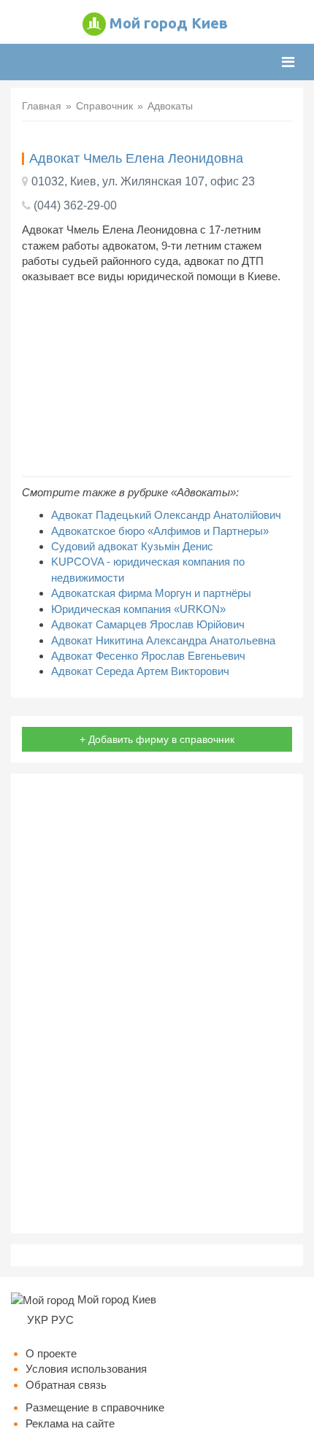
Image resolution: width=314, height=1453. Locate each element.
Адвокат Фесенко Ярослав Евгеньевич (148, 656)
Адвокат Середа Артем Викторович (140, 671)
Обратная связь (66, 1385)
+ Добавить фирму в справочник (157, 739)
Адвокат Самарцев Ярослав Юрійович (148, 624)
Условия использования (86, 1369)
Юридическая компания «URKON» (138, 609)
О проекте (51, 1353)
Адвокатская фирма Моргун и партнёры (151, 593)
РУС (62, 1320)
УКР (37, 1320)
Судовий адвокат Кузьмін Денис (132, 546)
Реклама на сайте (70, 1423)
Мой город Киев (169, 23)
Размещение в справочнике (95, 1407)
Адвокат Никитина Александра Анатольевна (163, 640)
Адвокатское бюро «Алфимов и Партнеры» (160, 531)
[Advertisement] (157, 380)
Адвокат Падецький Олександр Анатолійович (166, 515)
